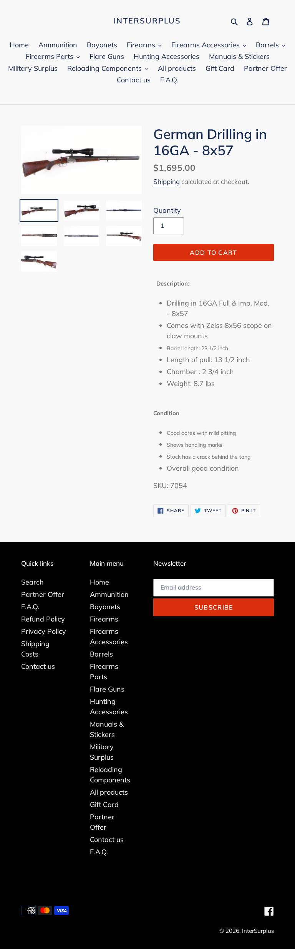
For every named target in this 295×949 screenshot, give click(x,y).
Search (32, 582)
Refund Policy (43, 619)
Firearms (104, 619)
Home (99, 582)
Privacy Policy (43, 631)
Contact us (38, 666)
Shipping (166, 181)
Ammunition (109, 594)
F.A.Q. (30, 606)
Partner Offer (42, 594)
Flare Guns (107, 689)
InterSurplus (147, 20)
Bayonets (105, 606)
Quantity (167, 210)
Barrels (101, 654)
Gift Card (104, 804)
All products (109, 792)
